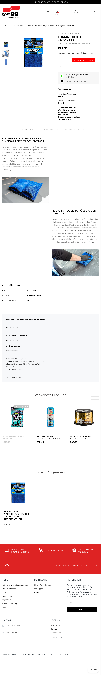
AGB (4, 592)
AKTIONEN (18, 26)
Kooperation (55, 633)
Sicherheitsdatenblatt (13, 377)
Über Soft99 (55, 625)
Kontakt (53, 629)
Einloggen (38, 589)
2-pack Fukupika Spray (82, 437)
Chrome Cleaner (50, 437)
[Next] (50, 53)
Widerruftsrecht (9, 589)
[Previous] (15, 53)
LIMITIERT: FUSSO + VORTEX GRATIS (51, 2)
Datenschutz (7, 596)
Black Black (15, 437)
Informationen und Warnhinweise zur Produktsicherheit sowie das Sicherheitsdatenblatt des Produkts (69, 113)
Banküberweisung (9, 603)
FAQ (4, 607)
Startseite (5, 26)
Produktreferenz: (66, 33)
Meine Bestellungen (42, 585)
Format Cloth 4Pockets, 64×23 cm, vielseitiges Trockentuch (50, 26)
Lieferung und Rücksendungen (15, 585)
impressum (7, 600)
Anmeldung (39, 592)
